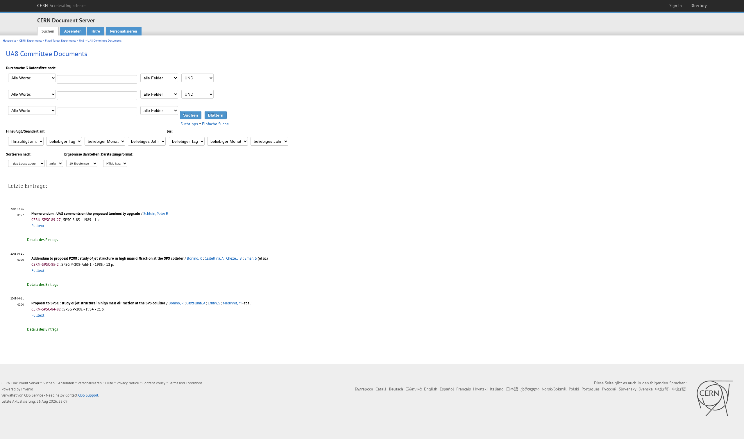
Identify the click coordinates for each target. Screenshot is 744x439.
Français (463, 389)
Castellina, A (214, 258)
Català (381, 389)
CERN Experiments (30, 40)
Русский (609, 389)
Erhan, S (250, 258)
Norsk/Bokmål (554, 389)
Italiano (497, 389)
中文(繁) (679, 389)
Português (591, 389)
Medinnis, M (232, 303)
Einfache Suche (215, 123)
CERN (61, 5)
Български (364, 389)
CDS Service (33, 395)
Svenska (646, 389)
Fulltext (37, 225)
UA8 (81, 40)
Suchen (48, 31)
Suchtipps (189, 123)
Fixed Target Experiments (60, 40)
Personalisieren (123, 31)
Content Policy (153, 383)
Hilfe (96, 31)
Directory (699, 5)
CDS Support (88, 395)
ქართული (530, 389)
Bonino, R (194, 258)
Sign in (675, 5)
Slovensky (627, 389)
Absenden (73, 31)
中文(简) (662, 389)
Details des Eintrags (42, 239)
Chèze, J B (234, 258)
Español (447, 389)
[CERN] (714, 398)
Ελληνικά (413, 389)
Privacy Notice (128, 383)
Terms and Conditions (185, 383)
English (430, 389)
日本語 (512, 389)
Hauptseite (9, 40)
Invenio (27, 389)
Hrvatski (480, 389)
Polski (574, 389)
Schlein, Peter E (155, 213)
